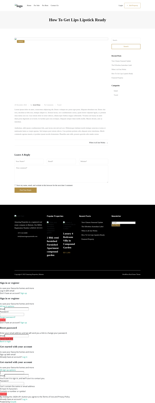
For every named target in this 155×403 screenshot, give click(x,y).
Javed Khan (36, 105)
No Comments (48, 105)
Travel (59, 105)
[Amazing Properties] (19, 5)
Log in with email (7, 290)
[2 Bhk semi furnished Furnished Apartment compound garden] (53, 233)
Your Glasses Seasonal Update (121, 61)
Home (29, 5)
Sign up (24, 293)
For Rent (45, 5)
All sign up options (8, 370)
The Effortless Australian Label (122, 65)
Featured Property (117, 78)
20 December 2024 (21, 105)
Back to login (5, 341)
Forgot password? (7, 317)
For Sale (37, 5)
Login (121, 5)
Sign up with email (8, 354)
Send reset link (6, 338)
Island (116, 91)
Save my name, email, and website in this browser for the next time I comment (45, 185)
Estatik (13, 402)
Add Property (133, 5)
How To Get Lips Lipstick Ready (122, 74)
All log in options (7, 306)
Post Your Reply (25, 190)
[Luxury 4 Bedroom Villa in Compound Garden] (69, 229)
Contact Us (55, 5)
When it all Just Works (119, 69)
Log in (2, 320)
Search (126, 47)
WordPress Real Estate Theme (131, 274)
